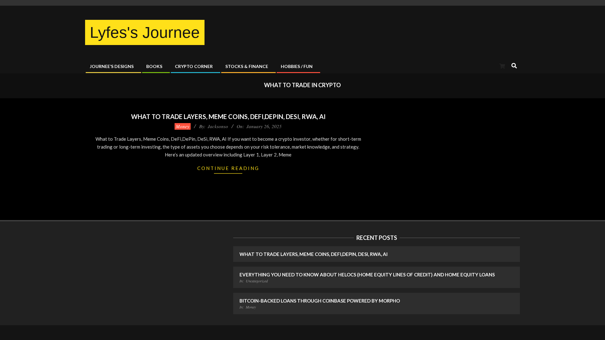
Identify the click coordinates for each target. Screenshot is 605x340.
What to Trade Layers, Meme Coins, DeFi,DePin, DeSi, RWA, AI (228, 116)
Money (182, 126)
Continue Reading (228, 168)
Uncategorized (257, 280)
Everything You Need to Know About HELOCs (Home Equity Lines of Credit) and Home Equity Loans (367, 274)
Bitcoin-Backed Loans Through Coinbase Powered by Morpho (319, 300)
